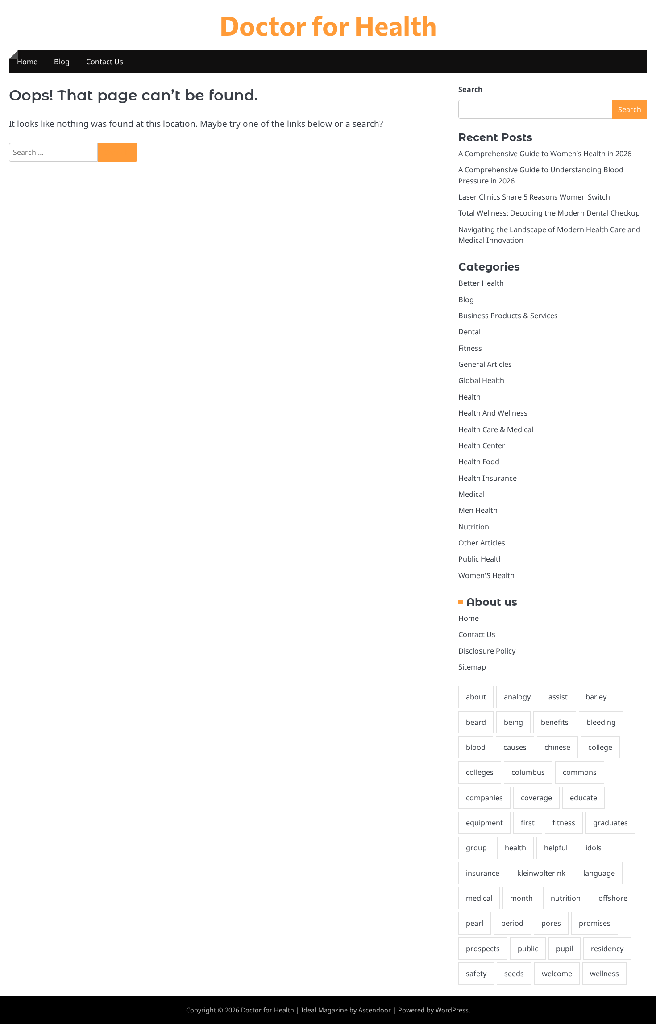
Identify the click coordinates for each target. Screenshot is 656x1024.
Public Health (480, 559)
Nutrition (473, 527)
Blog (62, 62)
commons (580, 772)
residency (607, 948)
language (599, 873)
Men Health (478, 510)
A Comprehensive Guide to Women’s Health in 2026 (544, 153)
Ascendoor (374, 1010)
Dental (469, 332)
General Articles (485, 364)
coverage (536, 798)
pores (551, 923)
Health (469, 397)
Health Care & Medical (495, 429)
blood (476, 747)
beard (476, 722)
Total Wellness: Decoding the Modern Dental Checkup (549, 213)
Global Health (481, 380)
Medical (471, 494)
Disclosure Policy (486, 651)
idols (593, 848)
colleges (480, 772)
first (528, 823)
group (476, 848)
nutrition (566, 898)
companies (484, 798)
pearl (474, 923)
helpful (556, 848)
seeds (514, 973)
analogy (517, 697)
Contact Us (104, 62)
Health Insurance (487, 478)
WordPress (452, 1010)
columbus (528, 772)
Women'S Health (486, 575)
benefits (555, 722)
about (476, 697)
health (515, 848)
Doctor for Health (328, 24)
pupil (564, 948)
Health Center (481, 445)
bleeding (601, 722)
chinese (557, 747)
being (513, 722)
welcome (557, 973)
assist (558, 697)
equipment (484, 823)
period (512, 923)
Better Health (481, 283)
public (528, 948)
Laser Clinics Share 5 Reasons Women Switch (534, 197)
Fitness (470, 348)
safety (476, 973)
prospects (483, 948)
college (600, 747)
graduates (610, 823)
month (521, 898)
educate (583, 798)
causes (515, 747)
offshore (612, 898)
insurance (482, 873)
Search (470, 89)
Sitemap (472, 667)
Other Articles (481, 543)
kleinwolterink (541, 873)
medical (479, 898)
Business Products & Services (508, 316)
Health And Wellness (492, 413)
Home (27, 62)
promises (594, 923)
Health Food (478, 461)
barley (595, 697)
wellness (604, 973)
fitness (563, 823)
